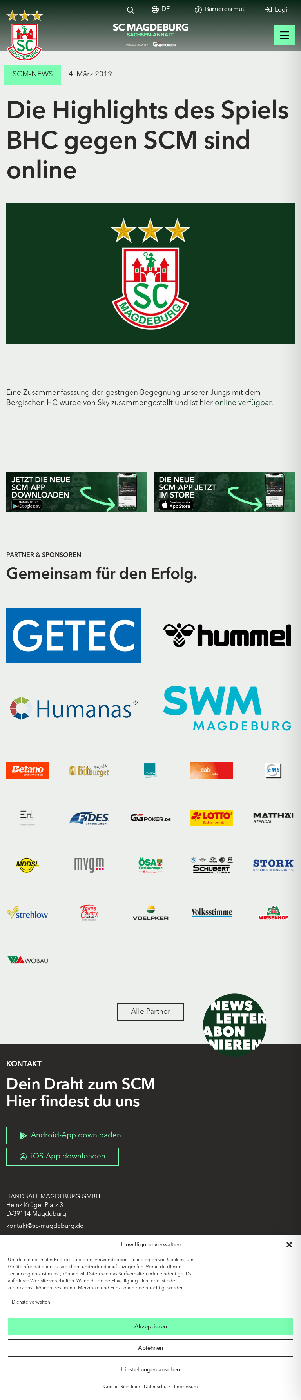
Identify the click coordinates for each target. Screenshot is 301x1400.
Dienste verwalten (31, 1302)
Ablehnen (150, 1348)
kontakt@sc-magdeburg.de (44, 1226)
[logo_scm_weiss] (24, 35)
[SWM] (227, 708)
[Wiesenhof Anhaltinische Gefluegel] (273, 912)
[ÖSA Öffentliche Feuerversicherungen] (150, 865)
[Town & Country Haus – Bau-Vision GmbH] (89, 912)
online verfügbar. (243, 403)
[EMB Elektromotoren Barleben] (273, 771)
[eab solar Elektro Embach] (211, 771)
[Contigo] (150, 771)
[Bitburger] (89, 771)
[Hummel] (227, 635)
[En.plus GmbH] (27, 818)
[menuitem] (165, 9)
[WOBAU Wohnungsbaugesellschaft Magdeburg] (27, 960)
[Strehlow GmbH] (27, 912)
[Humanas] (73, 708)
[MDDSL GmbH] (27, 865)
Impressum (186, 1387)
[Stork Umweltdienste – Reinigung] (273, 865)
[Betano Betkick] (27, 771)
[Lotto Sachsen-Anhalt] (211, 818)
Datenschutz (157, 1387)
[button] (289, 1245)
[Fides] (89, 818)
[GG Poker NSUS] (150, 818)
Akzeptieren (150, 1326)
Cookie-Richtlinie (121, 1387)
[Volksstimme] (211, 912)
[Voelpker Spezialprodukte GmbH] (150, 912)
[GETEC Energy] (73, 635)
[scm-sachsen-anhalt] (150, 35)
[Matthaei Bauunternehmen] (273, 818)
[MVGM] (89, 865)
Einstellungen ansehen (150, 1369)
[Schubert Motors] (211, 865)
